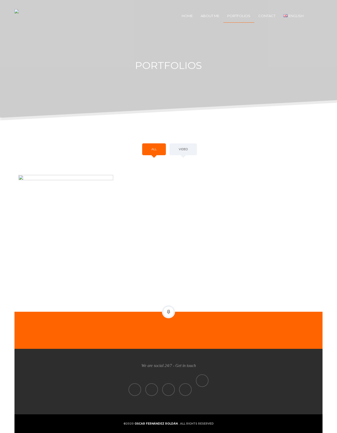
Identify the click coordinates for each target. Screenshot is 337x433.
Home (187, 16)
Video (183, 149)
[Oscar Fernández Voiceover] (32, 15)
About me (210, 16)
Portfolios (238, 16)
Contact (266, 16)
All (154, 149)
